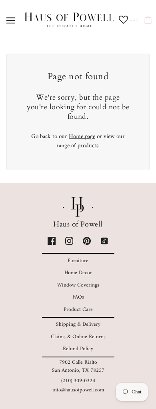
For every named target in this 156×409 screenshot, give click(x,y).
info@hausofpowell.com (78, 390)
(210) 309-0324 (78, 380)
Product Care (78, 309)
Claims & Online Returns (78, 336)
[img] (51, 241)
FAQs (78, 297)
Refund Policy (78, 348)
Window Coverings (78, 285)
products (88, 145)
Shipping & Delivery (78, 324)
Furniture (78, 260)
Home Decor (78, 272)
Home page (82, 136)
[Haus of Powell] (69, 20)
